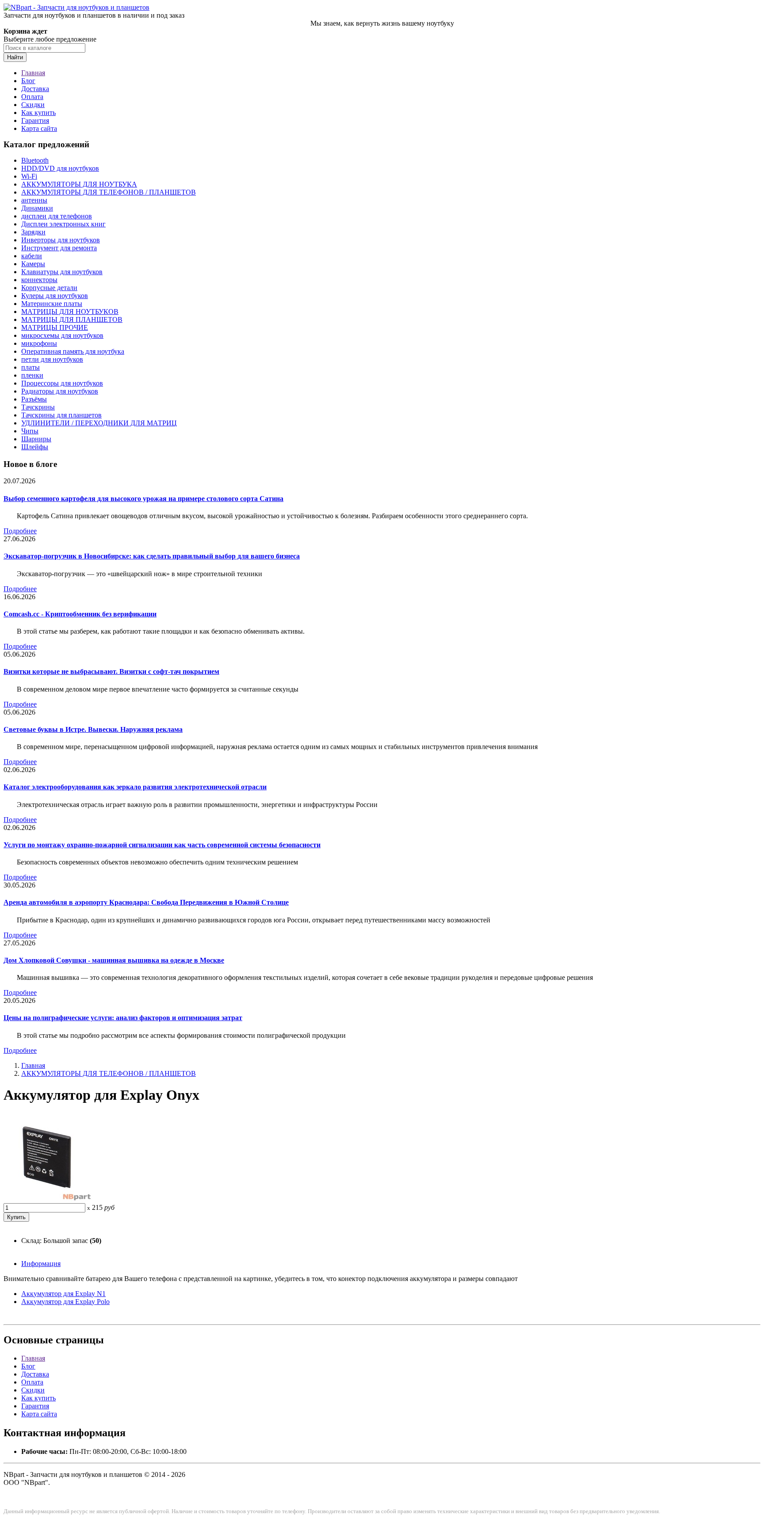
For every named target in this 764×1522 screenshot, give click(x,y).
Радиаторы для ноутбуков (59, 391)
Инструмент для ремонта (59, 248)
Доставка (35, 88)
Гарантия (35, 120)
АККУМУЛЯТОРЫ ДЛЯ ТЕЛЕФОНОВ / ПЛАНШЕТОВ (108, 192)
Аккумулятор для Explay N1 (63, 1293)
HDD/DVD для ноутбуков (60, 168)
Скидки (33, 104)
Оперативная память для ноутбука (72, 351)
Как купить (38, 112)
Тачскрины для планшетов (61, 415)
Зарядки (33, 232)
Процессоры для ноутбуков (62, 383)
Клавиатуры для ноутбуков (62, 271)
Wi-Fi (29, 176)
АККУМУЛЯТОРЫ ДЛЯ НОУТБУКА (79, 184)
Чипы (29, 431)
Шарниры (36, 439)
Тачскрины (38, 407)
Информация (41, 1263)
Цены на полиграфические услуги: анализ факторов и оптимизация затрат (123, 1017)
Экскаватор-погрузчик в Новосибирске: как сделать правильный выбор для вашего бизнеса (152, 556)
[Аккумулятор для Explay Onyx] (48, 1199)
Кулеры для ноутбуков (54, 295)
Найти (15, 57)
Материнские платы (51, 303)
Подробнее (20, 531)
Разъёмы (34, 399)
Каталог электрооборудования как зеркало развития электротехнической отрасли (135, 787)
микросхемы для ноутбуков (62, 335)
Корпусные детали (49, 287)
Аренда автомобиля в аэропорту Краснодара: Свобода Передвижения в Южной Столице (146, 902)
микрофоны (39, 343)
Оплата (32, 96)
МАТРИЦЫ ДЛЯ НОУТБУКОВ (69, 311)
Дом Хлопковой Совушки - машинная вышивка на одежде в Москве (114, 960)
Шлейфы (34, 447)
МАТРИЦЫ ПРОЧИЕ (54, 327)
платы (30, 367)
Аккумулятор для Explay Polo (65, 1301)
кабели (31, 256)
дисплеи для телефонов (56, 216)
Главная (33, 72)
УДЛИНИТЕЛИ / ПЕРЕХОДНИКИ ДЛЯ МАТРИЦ (99, 423)
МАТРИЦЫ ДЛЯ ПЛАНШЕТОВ (71, 319)
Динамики (37, 208)
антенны (34, 200)
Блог (28, 80)
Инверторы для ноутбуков (60, 240)
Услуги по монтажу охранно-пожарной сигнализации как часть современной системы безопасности (162, 845)
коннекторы (39, 279)
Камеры (33, 264)
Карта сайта (39, 128)
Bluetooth (35, 160)
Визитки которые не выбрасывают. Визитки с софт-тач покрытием (111, 671)
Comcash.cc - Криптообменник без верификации (80, 614)
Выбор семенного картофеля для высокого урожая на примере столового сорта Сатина (143, 498)
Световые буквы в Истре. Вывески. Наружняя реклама (93, 729)
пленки (32, 375)
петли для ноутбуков (52, 359)
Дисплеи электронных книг (63, 224)
